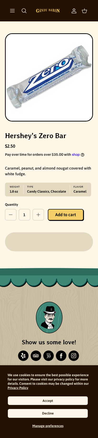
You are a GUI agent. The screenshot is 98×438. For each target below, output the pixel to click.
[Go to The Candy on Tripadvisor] (36, 355)
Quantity (11, 204)
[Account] (71, 10)
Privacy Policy (18, 388)
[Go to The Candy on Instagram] (74, 355)
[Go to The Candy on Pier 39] (48, 355)
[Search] (24, 10)
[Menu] (12, 10)
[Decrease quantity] (10, 214)
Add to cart (65, 214)
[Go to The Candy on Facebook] (61, 355)
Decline (48, 413)
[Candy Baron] (48, 11)
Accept (48, 401)
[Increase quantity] (38, 214)
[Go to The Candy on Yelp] (23, 355)
